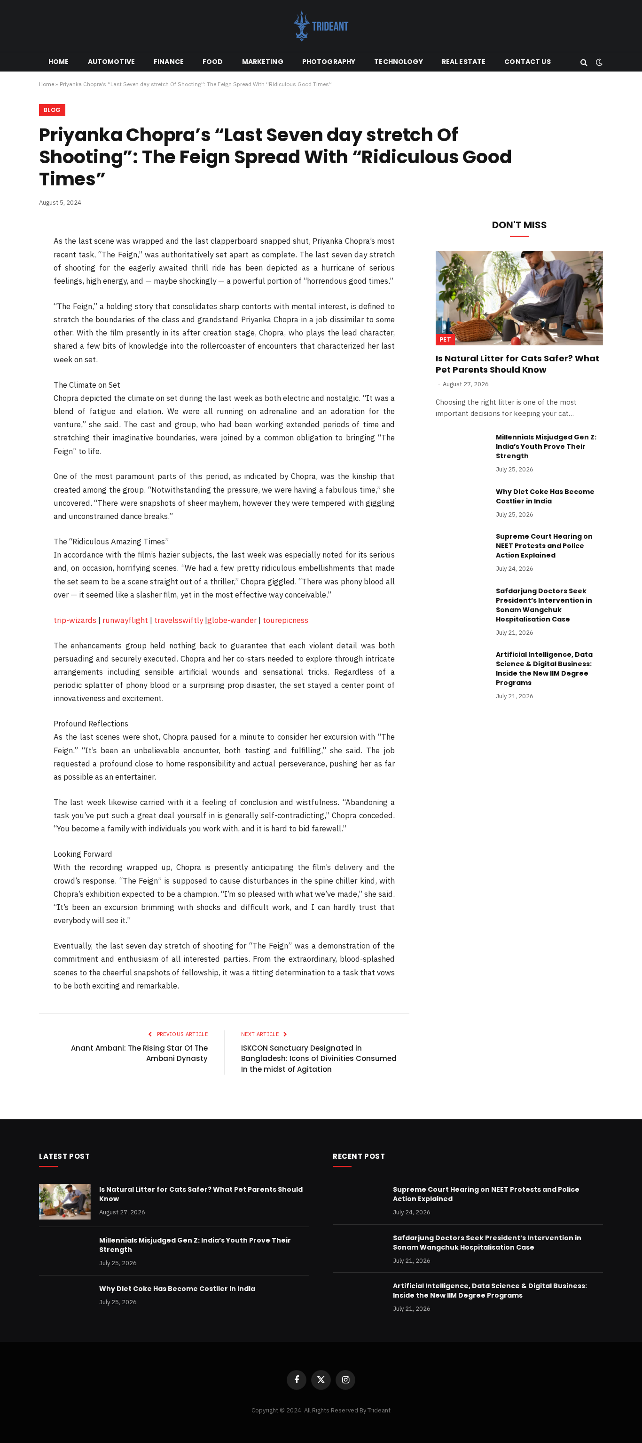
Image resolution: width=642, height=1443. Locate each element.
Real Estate (464, 61)
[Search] (584, 62)
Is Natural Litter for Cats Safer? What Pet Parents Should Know (517, 364)
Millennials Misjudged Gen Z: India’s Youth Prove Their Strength (546, 446)
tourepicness (285, 620)
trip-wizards (75, 620)
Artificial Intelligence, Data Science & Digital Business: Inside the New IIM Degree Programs (544, 668)
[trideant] (321, 26)
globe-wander (232, 620)
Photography (329, 61)
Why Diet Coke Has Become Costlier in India (545, 496)
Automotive (111, 61)
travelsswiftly (178, 620)
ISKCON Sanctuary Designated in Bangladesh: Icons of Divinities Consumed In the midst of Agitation (319, 1058)
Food (213, 61)
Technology (398, 61)
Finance (169, 61)
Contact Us (527, 61)
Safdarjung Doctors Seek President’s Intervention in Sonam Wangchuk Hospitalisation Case (544, 605)
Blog (52, 110)
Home (58, 61)
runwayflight (125, 620)
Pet (445, 339)
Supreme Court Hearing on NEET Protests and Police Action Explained (544, 546)
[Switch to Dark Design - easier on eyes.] (598, 62)
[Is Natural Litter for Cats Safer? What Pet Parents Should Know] (519, 298)
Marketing (262, 61)
